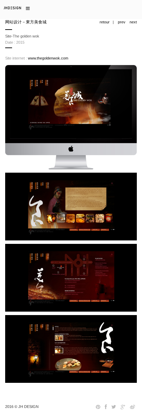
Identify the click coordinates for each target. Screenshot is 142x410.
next (133, 22)
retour (105, 22)
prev (121, 22)
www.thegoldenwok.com (48, 58)
